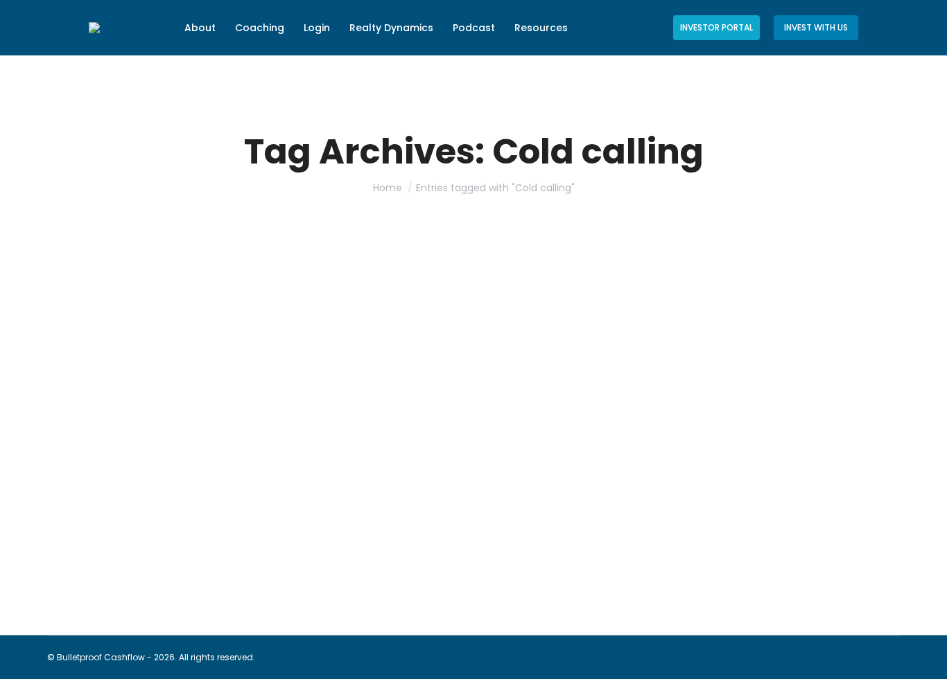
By (162, 548)
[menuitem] (200, 28)
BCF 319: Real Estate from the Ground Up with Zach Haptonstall (278, 523)
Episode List (88, 548)
